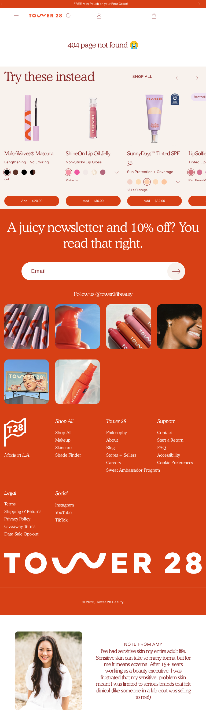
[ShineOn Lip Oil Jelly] (93, 118)
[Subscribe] (176, 271)
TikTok (61, 520)
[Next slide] (196, 78)
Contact (164, 432)
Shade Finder (68, 455)
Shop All (63, 432)
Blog (110, 447)
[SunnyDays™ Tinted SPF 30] (154, 118)
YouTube (63, 512)
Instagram (64, 505)
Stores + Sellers (121, 455)
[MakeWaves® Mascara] (31, 118)
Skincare (63, 447)
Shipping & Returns (22, 511)
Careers (113, 462)
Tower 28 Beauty (110, 602)
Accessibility (168, 455)
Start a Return (170, 440)
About (112, 440)
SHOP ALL (142, 77)
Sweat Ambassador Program (133, 470)
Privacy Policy (17, 519)
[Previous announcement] (5, 4)
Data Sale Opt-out (21, 534)
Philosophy (116, 432)
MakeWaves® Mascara (28, 153)
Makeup (63, 440)
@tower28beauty (113, 294)
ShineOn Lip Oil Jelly (88, 153)
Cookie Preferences (175, 462)
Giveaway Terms (19, 526)
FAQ (161, 447)
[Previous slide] (178, 78)
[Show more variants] (117, 172)
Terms (10, 503)
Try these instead (49, 76)
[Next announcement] (197, 4)
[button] (17, 16)
